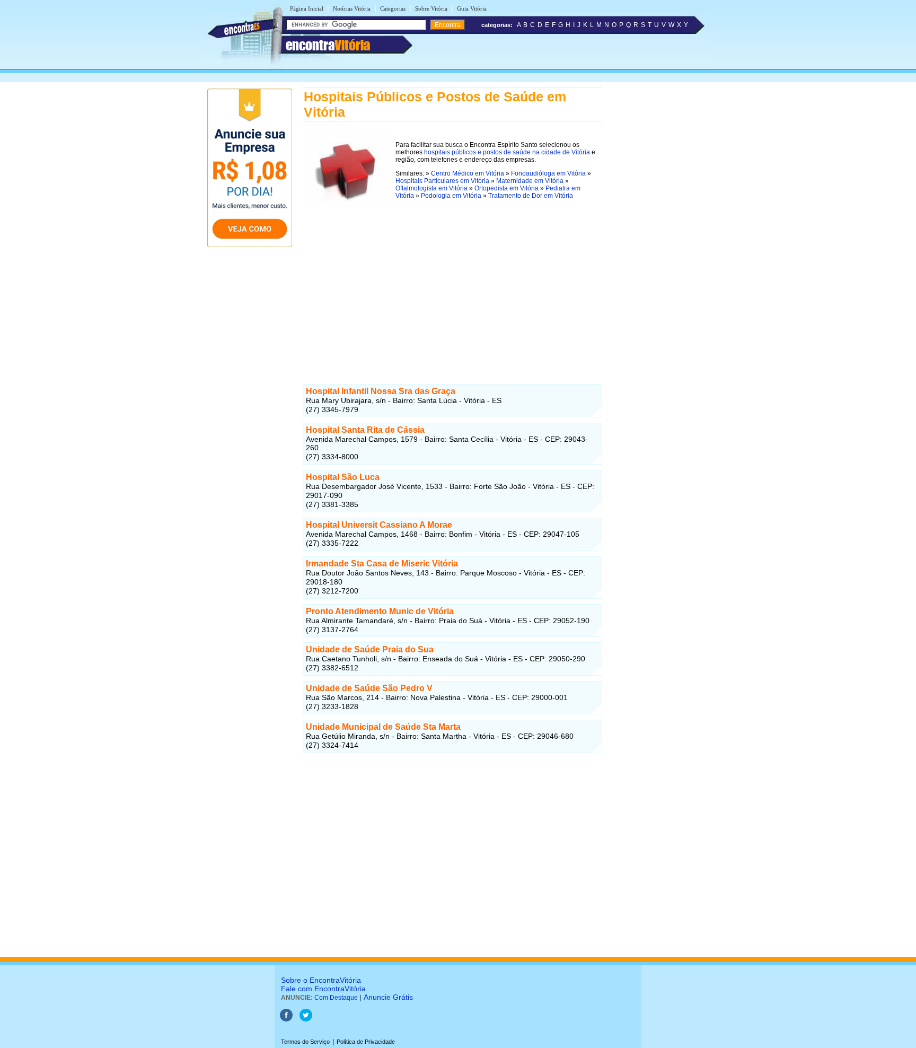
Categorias (393, 8)
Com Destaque (336, 997)
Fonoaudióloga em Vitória (548, 173)
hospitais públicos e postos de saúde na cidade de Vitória (507, 152)
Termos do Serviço (305, 1041)
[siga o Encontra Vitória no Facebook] (286, 1019)
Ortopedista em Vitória (506, 188)
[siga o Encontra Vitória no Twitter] (306, 1019)
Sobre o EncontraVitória (321, 980)
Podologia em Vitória (451, 195)
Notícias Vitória (352, 8)
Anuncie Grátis (388, 997)
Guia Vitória (472, 8)
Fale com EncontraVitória (323, 988)
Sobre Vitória (431, 8)
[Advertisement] (452, 284)
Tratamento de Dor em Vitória (530, 195)
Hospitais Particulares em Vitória (442, 181)
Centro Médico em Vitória (467, 173)
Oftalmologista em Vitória (431, 188)
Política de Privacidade (366, 1041)
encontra (328, 45)
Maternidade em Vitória (529, 181)
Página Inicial (306, 8)
